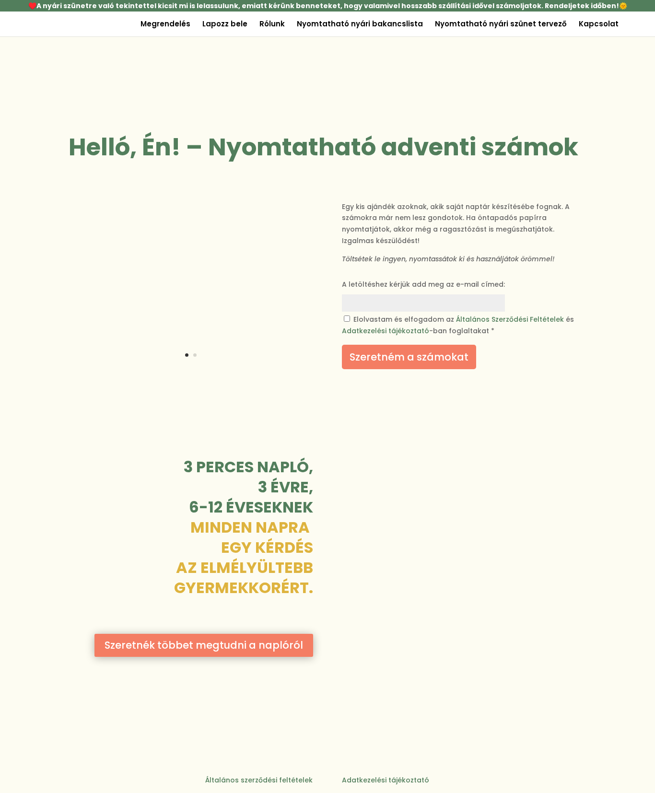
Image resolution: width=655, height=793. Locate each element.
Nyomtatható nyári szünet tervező (501, 25)
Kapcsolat (599, 25)
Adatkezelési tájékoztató (385, 331)
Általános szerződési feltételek (259, 780)
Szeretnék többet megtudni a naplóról (204, 645)
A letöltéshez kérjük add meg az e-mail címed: (423, 284)
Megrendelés (165, 25)
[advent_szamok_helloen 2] (191, 371)
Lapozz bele (224, 25)
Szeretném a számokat (409, 357)
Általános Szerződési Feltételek (510, 319)
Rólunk (272, 25)
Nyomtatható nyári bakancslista (360, 25)
